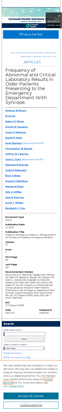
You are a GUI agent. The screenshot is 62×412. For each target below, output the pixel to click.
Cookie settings (31, 405)
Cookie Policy (16, 386)
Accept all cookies (31, 396)
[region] (31, 386)
